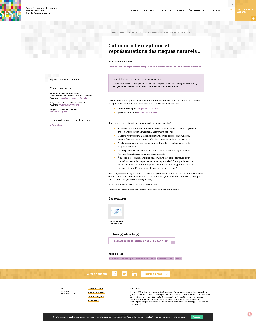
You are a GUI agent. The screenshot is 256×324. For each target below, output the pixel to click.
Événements (122, 32)
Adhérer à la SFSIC (96, 292)
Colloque (133, 32)
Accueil (111, 32)
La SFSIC (134, 10)
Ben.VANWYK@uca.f (59, 111)
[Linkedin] (134, 274)
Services (218, 10)
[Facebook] (114, 274)
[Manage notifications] (250, 314)
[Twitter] (124, 274)
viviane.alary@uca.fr (69, 105)
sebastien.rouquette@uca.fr (73, 98)
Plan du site (93, 300)
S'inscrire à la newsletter (155, 274)
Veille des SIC (150, 10)
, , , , (155, 85)
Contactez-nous (95, 288)
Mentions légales (96, 296)
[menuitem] (134, 10)
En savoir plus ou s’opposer (177, 317)
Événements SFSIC (199, 10)
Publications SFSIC (173, 10)
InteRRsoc (57, 125)
